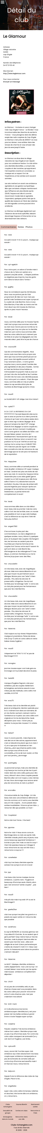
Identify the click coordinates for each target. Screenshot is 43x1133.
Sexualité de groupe (7, 1112)
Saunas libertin (21, 1104)
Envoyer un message (11, 82)
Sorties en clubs (21, 1111)
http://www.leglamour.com (14, 73)
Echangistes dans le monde (7, 1118)
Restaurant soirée (35, 1105)
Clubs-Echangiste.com (21, 1125)
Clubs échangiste (8, 1105)
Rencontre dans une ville (22, 1118)
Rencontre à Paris (35, 1112)
